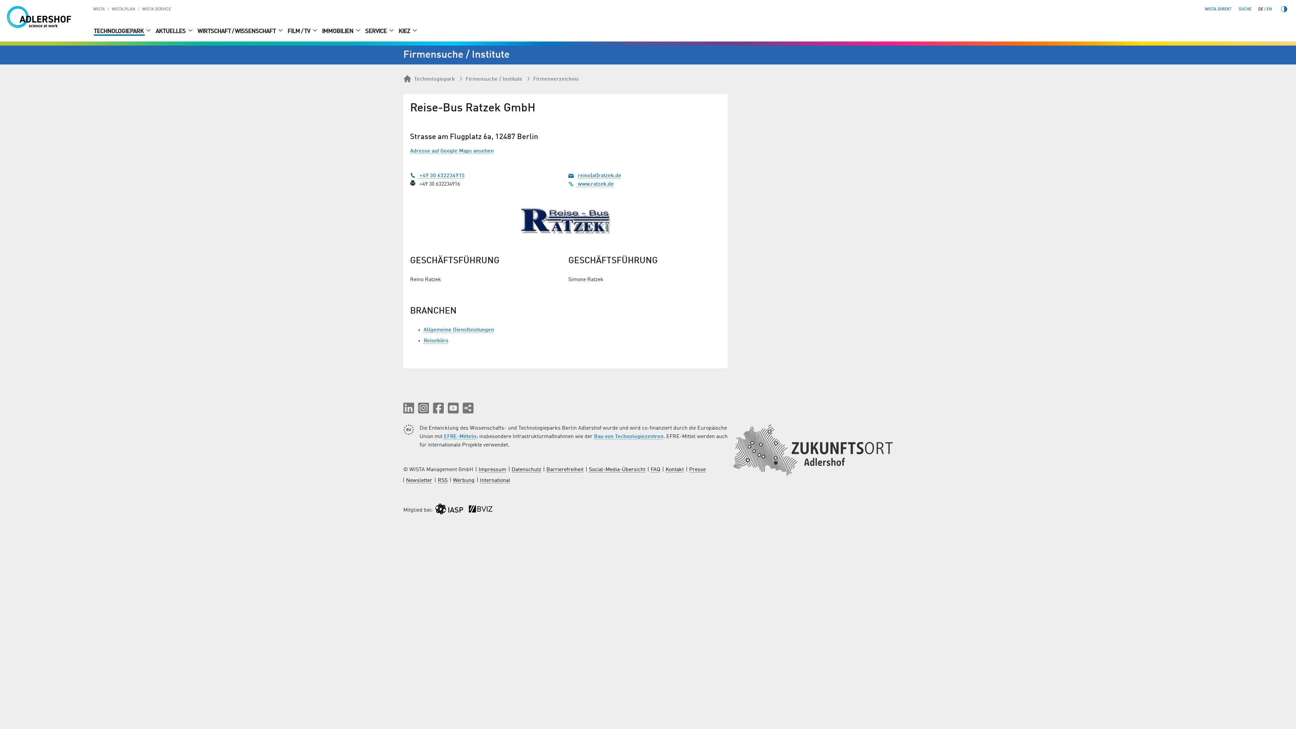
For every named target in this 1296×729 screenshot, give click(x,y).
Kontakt (675, 470)
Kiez (405, 31)
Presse (697, 470)
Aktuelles (171, 31)
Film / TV (299, 31)
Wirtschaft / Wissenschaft (237, 31)
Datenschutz (526, 470)
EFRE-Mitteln (460, 436)
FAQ (655, 470)
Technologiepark (119, 31)
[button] (408, 408)
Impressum (492, 470)
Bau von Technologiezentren (629, 436)
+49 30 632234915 (441, 176)
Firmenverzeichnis (556, 79)
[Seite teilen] (468, 408)
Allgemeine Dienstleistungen (459, 330)
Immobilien (338, 31)
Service (376, 31)
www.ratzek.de (595, 184)
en (1269, 9)
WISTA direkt (1218, 9)
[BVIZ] (480, 510)
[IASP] (449, 510)
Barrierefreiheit (565, 470)
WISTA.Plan (123, 9)
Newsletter (419, 480)
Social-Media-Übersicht (617, 470)
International (495, 480)
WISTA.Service (156, 9)
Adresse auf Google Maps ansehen (452, 151)
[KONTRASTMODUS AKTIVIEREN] (1284, 9)
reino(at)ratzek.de (599, 176)
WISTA (99, 9)
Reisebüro (436, 341)
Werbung (464, 480)
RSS (443, 480)
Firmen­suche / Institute (494, 79)
